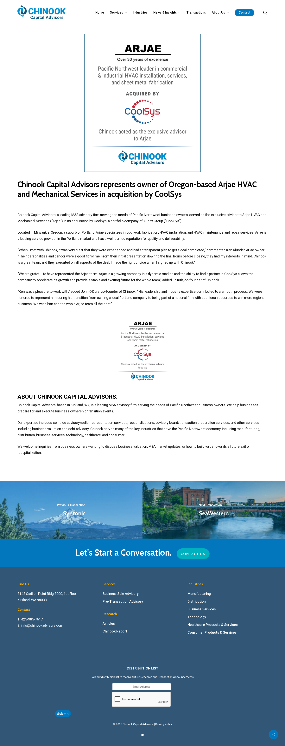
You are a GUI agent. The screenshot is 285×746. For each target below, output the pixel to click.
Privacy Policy (163, 724)
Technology (196, 617)
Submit (63, 714)
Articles (109, 623)
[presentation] (141, 699)
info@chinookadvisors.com (42, 625)
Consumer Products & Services (212, 632)
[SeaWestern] (213, 510)
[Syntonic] (71, 510)
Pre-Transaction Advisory (123, 601)
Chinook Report (115, 631)
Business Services (201, 609)
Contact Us (193, 554)
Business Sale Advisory (121, 594)
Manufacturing (199, 594)
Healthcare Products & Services (212, 625)
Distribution (196, 601)
